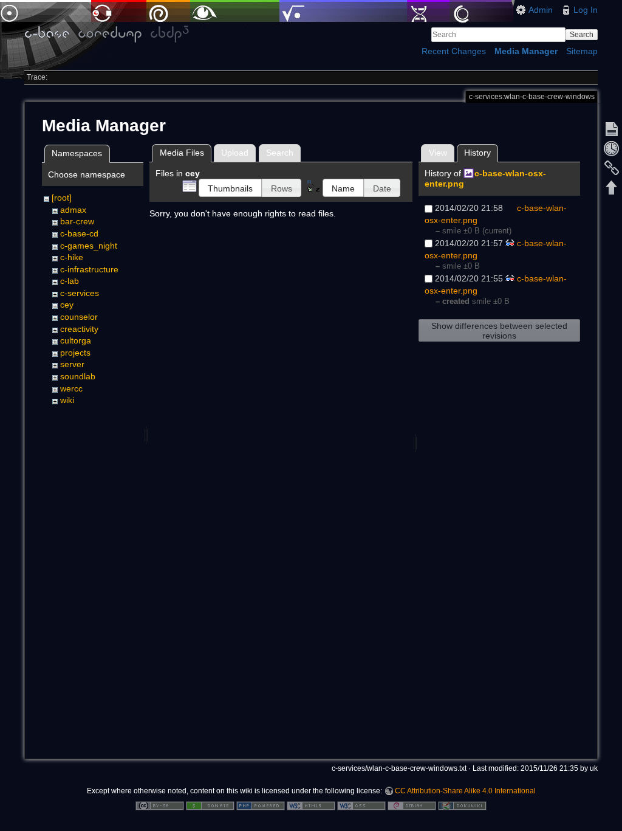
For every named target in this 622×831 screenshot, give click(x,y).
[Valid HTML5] (311, 805)
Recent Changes (454, 51)
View (438, 152)
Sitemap (582, 51)
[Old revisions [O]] (611, 148)
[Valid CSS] (361, 805)
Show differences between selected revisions (499, 330)
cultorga (75, 340)
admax (73, 210)
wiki (67, 400)
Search (581, 34)
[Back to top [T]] (611, 187)
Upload (234, 152)
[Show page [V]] (611, 129)
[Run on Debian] (412, 805)
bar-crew (77, 221)
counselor (79, 317)
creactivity (79, 329)
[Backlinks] (611, 168)
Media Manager (526, 51)
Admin (540, 10)
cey (66, 304)
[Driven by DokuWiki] (462, 805)
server (72, 364)
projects (75, 352)
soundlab (77, 376)
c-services (79, 293)
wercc (71, 388)
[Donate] (210, 805)
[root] (62, 197)
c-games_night (88, 245)
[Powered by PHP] (260, 805)
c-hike (71, 257)
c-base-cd (79, 233)
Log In (585, 10)
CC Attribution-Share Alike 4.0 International (465, 791)
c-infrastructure (89, 269)
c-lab (69, 281)
